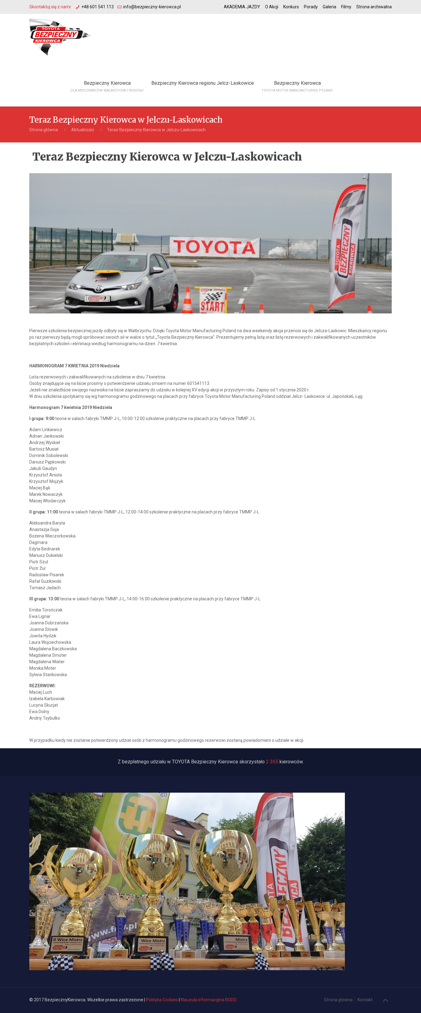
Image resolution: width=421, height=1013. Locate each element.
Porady (311, 6)
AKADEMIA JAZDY (242, 6)
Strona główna (43, 129)
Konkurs (291, 6)
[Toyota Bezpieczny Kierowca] (60, 37)
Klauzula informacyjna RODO (209, 999)
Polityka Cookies (162, 999)
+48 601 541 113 (97, 6)
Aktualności (82, 129)
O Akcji (271, 6)
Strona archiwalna (374, 6)
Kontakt (365, 999)
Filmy (346, 6)
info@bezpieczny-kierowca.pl (152, 6)
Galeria (329, 6)
